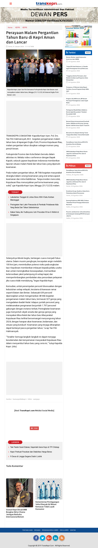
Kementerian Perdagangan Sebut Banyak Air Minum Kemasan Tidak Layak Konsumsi (47, 505)
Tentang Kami (27, 530)
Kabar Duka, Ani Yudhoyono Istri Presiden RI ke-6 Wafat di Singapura (34, 213)
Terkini (72, 52)
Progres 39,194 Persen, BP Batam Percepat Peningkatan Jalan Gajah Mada (77, 101)
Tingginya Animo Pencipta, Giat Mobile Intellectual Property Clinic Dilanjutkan (77, 78)
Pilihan (72, 165)
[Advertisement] (34, 117)
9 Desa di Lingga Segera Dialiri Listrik (26, 456)
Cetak (35, 428)
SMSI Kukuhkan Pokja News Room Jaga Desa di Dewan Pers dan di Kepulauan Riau (76, 153)
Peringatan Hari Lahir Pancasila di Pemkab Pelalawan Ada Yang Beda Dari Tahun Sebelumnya (34, 206)
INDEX (88, 52)
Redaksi (37, 530)
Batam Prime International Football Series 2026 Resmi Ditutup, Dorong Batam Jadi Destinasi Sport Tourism (77, 123)
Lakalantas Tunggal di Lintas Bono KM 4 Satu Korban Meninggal (32, 198)
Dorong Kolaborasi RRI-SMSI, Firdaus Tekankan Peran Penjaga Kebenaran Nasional (77, 202)
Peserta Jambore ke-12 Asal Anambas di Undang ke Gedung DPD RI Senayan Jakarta (78, 214)
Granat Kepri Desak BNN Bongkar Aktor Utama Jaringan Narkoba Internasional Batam (16, 513)
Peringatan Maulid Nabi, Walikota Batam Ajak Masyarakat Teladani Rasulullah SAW (76, 112)
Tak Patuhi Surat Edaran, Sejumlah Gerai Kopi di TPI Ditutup (34, 447)
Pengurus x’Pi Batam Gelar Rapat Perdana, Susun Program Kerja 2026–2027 (77, 89)
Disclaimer (64, 530)
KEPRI (17, 27)
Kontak (73, 530)
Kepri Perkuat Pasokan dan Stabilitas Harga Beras (31, 452)
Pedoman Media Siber (50, 530)
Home (10, 27)
